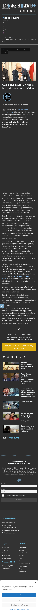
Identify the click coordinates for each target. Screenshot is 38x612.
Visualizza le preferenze (19, 605)
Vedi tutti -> (15, 438)
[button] (35, 583)
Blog (4, 29)
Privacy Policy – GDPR (23, 609)
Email (3, 489)
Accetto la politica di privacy (15, 495)
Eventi (4, 27)
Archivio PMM (7, 25)
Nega (19, 600)
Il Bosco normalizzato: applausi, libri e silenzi (27, 365)
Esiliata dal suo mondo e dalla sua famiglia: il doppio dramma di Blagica (27, 417)
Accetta (19, 595)
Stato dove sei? (27, 402)
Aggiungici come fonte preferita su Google (15, 51)
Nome (3, 483)
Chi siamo (6, 31)
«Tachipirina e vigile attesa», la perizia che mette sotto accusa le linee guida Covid (28, 392)
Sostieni (5, 20)
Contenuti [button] (6, 23)
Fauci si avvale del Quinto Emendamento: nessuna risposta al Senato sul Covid (27, 379)
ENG (6, 33)
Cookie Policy (12, 609)
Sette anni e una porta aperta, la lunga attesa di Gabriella (27, 429)
